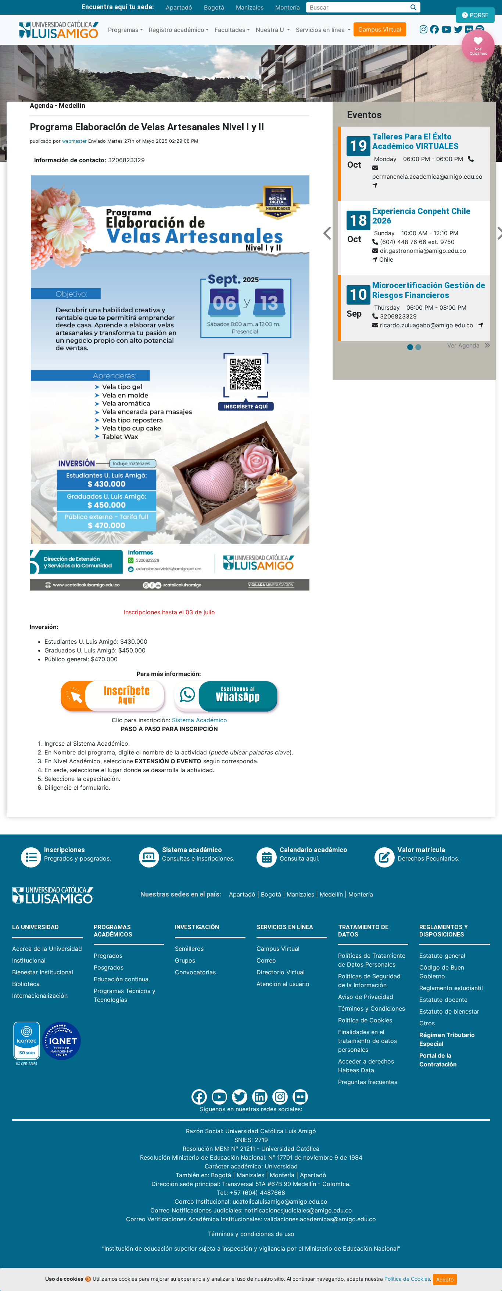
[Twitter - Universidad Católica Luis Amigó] (458, 29)
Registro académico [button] (176, 29)
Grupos (185, 960)
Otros (427, 1023)
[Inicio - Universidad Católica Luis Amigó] (58, 30)
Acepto (444, 1279)
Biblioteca (26, 984)
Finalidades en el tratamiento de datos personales (367, 1040)
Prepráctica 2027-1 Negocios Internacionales (427, 207)
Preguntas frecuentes (367, 1081)
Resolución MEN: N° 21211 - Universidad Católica (251, 1148)
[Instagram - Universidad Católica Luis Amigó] (423, 29)
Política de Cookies (365, 1020)
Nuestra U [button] (271, 29)
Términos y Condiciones (371, 1008)
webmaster (74, 141)
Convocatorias (195, 972)
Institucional (29, 960)
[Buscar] (413, 7)
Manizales (249, 7)
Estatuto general (442, 955)
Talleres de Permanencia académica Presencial (418, 281)
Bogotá (214, 7)
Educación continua (121, 979)
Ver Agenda (464, 345)
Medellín (331, 894)
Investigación (197, 927)
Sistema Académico (199, 720)
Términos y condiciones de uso (251, 1233)
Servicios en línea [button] (321, 29)
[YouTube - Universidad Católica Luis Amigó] (446, 29)
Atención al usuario (283, 984)
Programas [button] (123, 29)
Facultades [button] (230, 29)
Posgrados (108, 967)
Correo (266, 960)
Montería (287, 7)
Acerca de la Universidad (47, 948)
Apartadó (179, 7)
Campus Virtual (379, 29)
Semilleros (189, 948)
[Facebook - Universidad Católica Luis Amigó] (434, 29)
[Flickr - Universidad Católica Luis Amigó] (469, 29)
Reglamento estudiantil (451, 988)
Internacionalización (40, 995)
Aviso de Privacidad (365, 996)
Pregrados (108, 955)
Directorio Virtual (281, 972)
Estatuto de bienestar (449, 1011)
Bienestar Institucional (42, 972)
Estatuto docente (443, 999)
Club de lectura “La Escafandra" (407, 141)
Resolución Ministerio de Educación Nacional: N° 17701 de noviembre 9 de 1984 (251, 1157)
